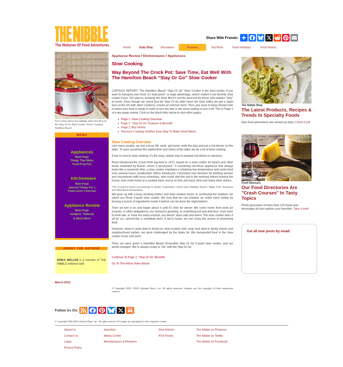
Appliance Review (82, 205)
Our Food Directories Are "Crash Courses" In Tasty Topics (270, 193)
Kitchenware (83, 178)
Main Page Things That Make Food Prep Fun (82, 160)
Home (127, 47)
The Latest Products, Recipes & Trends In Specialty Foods (277, 112)
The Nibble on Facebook (212, 341)
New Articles (166, 329)
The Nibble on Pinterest (211, 329)
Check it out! (302, 122)
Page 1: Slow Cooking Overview (141, 119)
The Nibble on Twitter (209, 335)
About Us (70, 329)
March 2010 (62, 282)
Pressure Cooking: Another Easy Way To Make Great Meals (158, 131)
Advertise (110, 329)
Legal (67, 341)
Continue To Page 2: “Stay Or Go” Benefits (138, 257)
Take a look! (301, 208)
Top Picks (217, 47)
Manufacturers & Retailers (120, 341)
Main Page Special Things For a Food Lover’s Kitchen (82, 187)
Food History (268, 47)
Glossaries (167, 47)
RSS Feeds (166, 335)
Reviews (192, 47)
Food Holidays (241, 47)
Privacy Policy (73, 347)
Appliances (82, 152)
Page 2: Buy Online (133, 127)
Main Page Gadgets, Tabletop (82, 212)
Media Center (112, 335)
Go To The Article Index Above (131, 263)
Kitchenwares (154, 56)
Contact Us (71, 335)
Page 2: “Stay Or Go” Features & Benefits (147, 123)
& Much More (82, 218)
